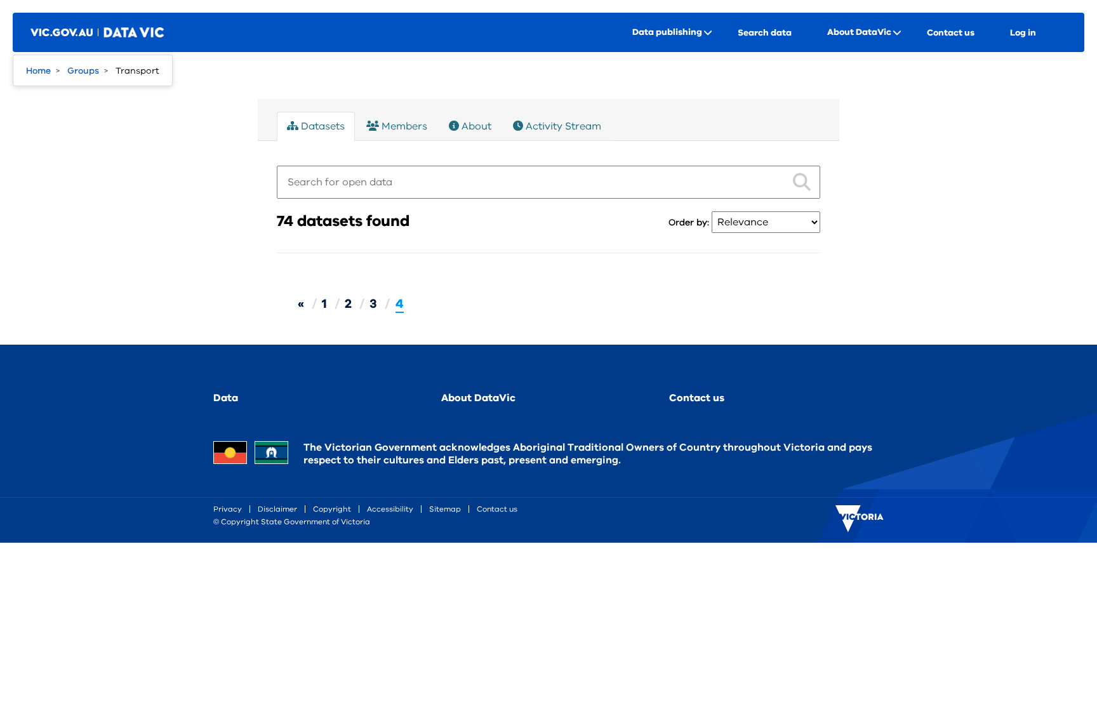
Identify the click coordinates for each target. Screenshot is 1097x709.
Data (225, 398)
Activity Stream (562, 126)
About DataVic (478, 398)
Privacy (227, 509)
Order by (687, 222)
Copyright (332, 509)
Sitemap (445, 509)
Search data (765, 33)
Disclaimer (277, 509)
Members (403, 126)
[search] (802, 179)
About (475, 126)
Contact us (950, 33)
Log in (1023, 33)
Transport (137, 71)
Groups (83, 71)
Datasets (321, 126)
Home (38, 71)
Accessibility (390, 509)
